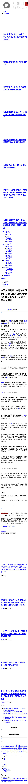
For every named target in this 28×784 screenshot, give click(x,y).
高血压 (5, 753)
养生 (8, 232)
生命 (17, 750)
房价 (7, 377)
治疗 (9, 750)
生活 (19, 750)
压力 (13, 746)
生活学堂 (6, 245)
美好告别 (9, 248)
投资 (21, 748)
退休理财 (9, 262)
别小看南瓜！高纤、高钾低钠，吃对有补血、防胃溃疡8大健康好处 (15, 36)
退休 (22, 752)
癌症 (8, 236)
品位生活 (9, 255)
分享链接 (13, 533)
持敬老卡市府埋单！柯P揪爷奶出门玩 (12, 712)
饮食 (3, 753)
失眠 (8, 748)
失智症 (5, 748)
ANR (8, 273)
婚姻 (10, 748)
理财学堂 (6, 260)
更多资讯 (7, 267)
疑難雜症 (9, 239)
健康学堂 (6, 231)
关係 (11, 746)
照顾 (13, 750)
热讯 (6, 768)
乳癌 (3, 746)
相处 (3, 752)
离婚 (7, 752)
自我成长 (9, 250)
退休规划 (9, 253)
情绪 (19, 748)
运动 (20, 752)
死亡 (6, 750)
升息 (9, 321)
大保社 (17, 746)
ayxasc (3, 531)
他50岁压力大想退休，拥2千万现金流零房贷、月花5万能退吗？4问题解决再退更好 (14, 633)
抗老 (8, 258)
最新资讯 (6, 13)
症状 (24, 750)
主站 (5, 766)
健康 (8, 746)
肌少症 (9, 234)
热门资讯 (9, 270)
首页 (4, 11)
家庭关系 (9, 251)
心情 (16, 748)
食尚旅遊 (9, 257)
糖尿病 (13, 752)
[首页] (4, 758)
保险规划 (9, 263)
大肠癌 (25, 746)
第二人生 (9, 752)
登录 (4, 278)
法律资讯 (9, 272)
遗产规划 (9, 265)
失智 (3, 748)
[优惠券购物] (4, 759)
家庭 (12, 748)
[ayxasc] (4, 309)
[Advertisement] (14, 548)
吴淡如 (11, 356)
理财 (15, 750)
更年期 (9, 243)
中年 (1, 746)
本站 (6, 765)
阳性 (14, 526)
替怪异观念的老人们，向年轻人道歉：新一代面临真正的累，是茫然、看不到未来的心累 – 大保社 (13, 602)
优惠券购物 (7, 275)
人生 (6, 746)
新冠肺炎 (9, 241)
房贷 (5, 323)
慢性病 (9, 238)
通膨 (10, 343)
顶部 (5, 771)
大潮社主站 (10, 269)
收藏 (3, 533)
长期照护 (9, 246)
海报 (8, 533)
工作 (15, 748)
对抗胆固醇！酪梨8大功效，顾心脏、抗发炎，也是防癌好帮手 (15, 114)
